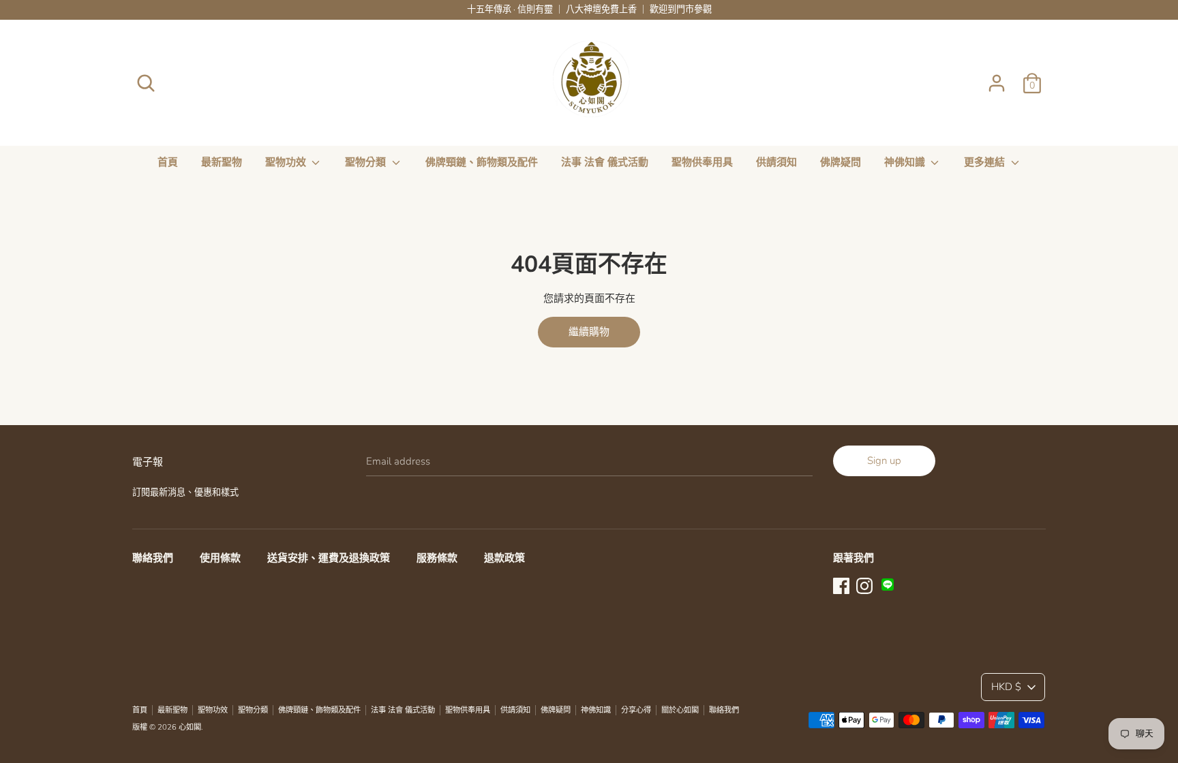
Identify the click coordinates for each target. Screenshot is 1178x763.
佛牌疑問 (840, 162)
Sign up (884, 460)
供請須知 (776, 162)
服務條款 (437, 558)
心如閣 (190, 727)
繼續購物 (589, 332)
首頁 (167, 162)
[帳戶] (996, 77)
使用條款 (220, 558)
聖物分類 (367, 162)
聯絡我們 (152, 558)
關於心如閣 (680, 710)
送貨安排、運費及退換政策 (328, 558)
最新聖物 (221, 162)
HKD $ (1006, 687)
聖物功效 (287, 162)
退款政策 (504, 558)
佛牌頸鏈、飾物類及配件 (481, 162)
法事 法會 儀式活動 (604, 162)
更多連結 (986, 162)
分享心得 (636, 710)
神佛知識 (906, 162)
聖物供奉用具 (702, 162)
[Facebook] (841, 584)
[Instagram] (864, 584)
